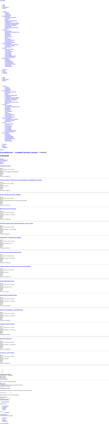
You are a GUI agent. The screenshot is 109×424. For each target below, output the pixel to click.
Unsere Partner (8, 52)
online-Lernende (8, 41)
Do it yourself (2, 161)
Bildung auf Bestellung (7, 43)
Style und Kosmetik (4, 160)
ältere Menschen (8, 30)
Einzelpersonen (8, 46)
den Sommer (7, 33)
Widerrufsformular (3, 414)
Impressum (5, 69)
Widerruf (4, 71)
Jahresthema (7, 13)
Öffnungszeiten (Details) (5, 388)
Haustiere (2, 163)
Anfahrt (4, 409)
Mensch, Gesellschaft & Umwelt (11, 27)
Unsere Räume (8, 53)
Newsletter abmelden (5, 401)
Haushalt (2, 158)
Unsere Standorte (8, 54)
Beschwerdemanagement (10, 63)
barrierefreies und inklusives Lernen (12, 32)
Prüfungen (7, 28)
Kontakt (4, 8)
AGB (4, 70)
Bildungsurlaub (8, 34)
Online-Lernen (8, 65)
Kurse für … (5, 29)
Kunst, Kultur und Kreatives (10, 25)
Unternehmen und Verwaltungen (11, 44)
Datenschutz (5, 72)
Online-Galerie (8, 15)
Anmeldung (7, 59)
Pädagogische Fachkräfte (10, 42)
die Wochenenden (8, 36)
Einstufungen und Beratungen (11, 20)
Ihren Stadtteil (8, 38)
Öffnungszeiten (6, 7)
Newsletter (5, 407)
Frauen (6, 37)
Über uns (4, 48)
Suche (4, 6)
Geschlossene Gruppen (9, 45)
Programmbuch (6, 406)
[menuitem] (56, 2)
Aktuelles (4, 11)
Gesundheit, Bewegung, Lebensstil (12, 22)
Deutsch (6, 19)
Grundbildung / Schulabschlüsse (11, 24)
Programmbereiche (6, 16)
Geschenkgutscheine (9, 62)
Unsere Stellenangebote (9, 57)
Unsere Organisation (9, 49)
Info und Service (6, 58)
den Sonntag (7, 35)
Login (4, 4)
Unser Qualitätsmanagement (10, 56)
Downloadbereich (8, 66)
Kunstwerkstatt (8, 26)
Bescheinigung (8, 60)
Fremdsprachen (8, 21)
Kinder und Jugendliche (10, 40)
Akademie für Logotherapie (10, 17)
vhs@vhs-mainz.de (4, 378)
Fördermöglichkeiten (9, 61)
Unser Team (7, 50)
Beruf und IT (7, 18)
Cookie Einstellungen (4, 423)
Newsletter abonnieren (5, 399)
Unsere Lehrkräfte (8, 51)
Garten (1, 162)
